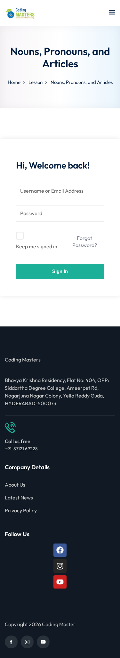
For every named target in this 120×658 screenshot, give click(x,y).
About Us (15, 484)
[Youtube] (60, 582)
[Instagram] (60, 565)
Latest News (19, 497)
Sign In (60, 271)
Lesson (35, 82)
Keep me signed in (36, 246)
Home (14, 82)
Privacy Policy (21, 510)
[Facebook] (60, 550)
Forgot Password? (84, 241)
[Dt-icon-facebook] (11, 641)
